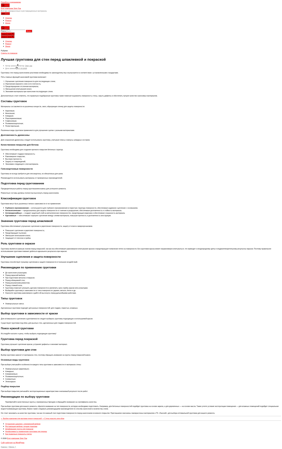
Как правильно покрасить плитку (18, 434)
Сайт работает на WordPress (12, 442)
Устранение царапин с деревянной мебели (22, 424)
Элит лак (28, 65)
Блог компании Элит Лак (11, 8)
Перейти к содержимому (11, 2)
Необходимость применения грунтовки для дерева (26, 431)
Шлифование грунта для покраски (19, 429)
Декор (7, 23)
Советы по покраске (9, 53)
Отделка (8, 18)
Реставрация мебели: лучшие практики (21, 426)
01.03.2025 (22, 68)
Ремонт (8, 20)
